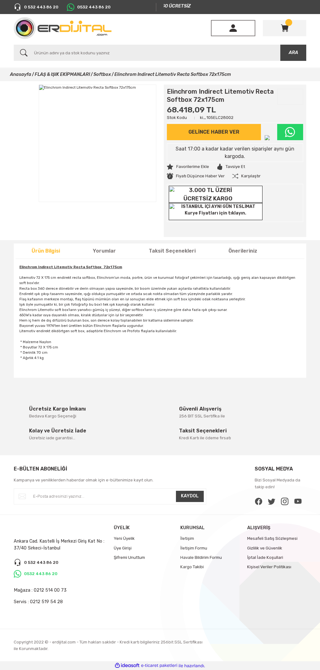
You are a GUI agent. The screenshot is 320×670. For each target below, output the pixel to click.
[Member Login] (233, 28)
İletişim (187, 538)
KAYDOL (190, 496)
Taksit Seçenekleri (172, 251)
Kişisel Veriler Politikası (269, 566)
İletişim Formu (193, 548)
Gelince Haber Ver (213, 132)
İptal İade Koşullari (265, 557)
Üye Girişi (123, 548)
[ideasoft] (127, 665)
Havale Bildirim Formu (201, 557)
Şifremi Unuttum (129, 557)
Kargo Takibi (192, 566)
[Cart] (284, 28)
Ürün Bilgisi (46, 251)
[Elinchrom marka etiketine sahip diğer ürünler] (290, 97)
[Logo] (63, 28)
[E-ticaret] (159, 665)
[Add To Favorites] (188, 167)
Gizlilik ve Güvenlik (264, 548)
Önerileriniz (242, 251)
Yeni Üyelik (124, 538)
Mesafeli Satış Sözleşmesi (272, 538)
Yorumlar (104, 251)
